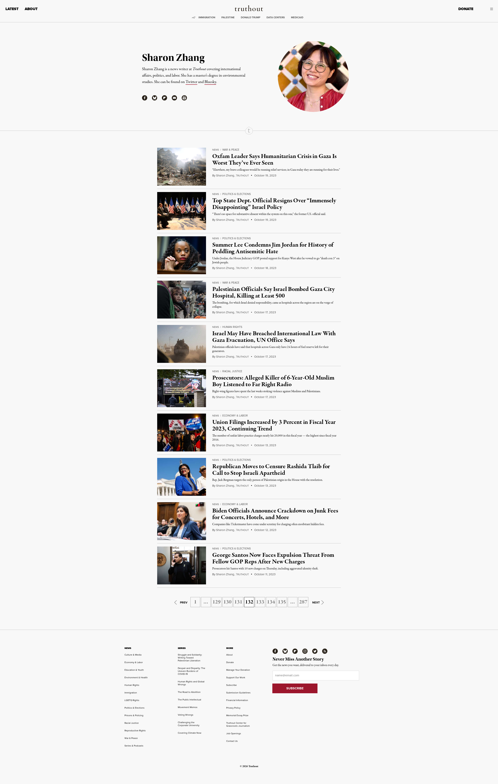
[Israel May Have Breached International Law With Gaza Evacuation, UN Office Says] (181, 344)
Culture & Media (132, 655)
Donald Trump (250, 17)
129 (216, 602)
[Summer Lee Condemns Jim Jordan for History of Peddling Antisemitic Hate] (181, 255)
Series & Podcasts (133, 745)
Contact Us (232, 741)
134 (271, 602)
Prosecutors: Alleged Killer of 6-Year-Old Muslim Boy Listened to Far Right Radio (273, 381)
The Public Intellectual (189, 699)
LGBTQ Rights (131, 700)
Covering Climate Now (189, 733)
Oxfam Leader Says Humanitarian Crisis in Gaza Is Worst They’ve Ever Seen (274, 159)
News (215, 150)
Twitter (191, 82)
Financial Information (237, 700)
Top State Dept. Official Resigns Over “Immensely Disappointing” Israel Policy (274, 204)
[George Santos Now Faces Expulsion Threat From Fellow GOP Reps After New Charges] (181, 565)
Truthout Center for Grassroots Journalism (238, 724)
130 (227, 602)
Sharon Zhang (225, 175)
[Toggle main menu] (486, 9)
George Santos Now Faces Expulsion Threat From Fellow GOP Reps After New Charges (273, 558)
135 (282, 602)
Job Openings (233, 733)
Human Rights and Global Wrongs (191, 683)
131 (238, 602)
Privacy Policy (233, 708)
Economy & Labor (235, 416)
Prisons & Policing (133, 715)
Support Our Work (235, 677)
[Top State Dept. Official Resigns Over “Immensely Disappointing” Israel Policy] (181, 211)
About (31, 9)
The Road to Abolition (189, 692)
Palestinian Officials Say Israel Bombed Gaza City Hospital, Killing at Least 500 (273, 292)
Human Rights (232, 327)
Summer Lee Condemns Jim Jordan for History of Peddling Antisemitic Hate (272, 248)
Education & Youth (134, 670)
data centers (276, 17)
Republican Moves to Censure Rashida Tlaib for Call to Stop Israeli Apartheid (271, 470)
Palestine (228, 17)
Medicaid (297, 17)
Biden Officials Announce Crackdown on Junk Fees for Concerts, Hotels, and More (275, 514)
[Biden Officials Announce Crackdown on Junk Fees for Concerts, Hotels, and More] (181, 521)
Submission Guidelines (238, 692)
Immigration (206, 17)
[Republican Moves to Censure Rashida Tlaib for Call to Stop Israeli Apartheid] (181, 477)
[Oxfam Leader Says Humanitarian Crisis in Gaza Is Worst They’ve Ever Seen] (181, 167)
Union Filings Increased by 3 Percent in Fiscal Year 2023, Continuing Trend (274, 425)
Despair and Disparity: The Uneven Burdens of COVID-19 (191, 671)
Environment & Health (136, 677)
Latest (11, 9)
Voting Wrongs (185, 715)
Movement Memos (187, 707)
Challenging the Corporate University (188, 724)
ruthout (242, 175)
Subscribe (231, 685)
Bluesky (210, 82)
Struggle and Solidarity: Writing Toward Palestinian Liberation (190, 657)
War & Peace (230, 150)
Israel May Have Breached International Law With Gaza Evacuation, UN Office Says (274, 337)
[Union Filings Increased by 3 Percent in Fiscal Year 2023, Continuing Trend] (181, 432)
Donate (465, 9)
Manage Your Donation (238, 670)
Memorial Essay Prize (237, 715)
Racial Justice (232, 371)
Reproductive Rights (135, 730)
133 (260, 602)
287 (303, 602)
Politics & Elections (236, 194)
